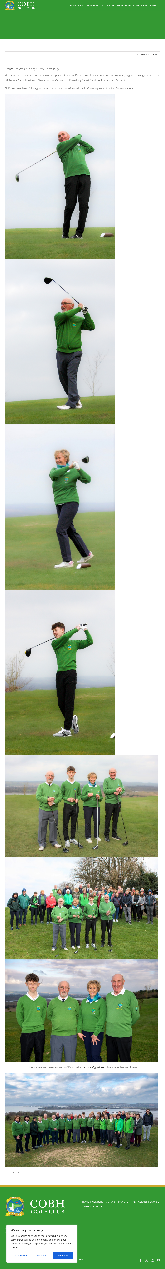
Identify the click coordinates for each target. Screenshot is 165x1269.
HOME (85, 1201)
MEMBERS (97, 1201)
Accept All (63, 1255)
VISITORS (111, 1201)
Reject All (42, 1255)
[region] (41, 1244)
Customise (21, 1255)
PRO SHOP (124, 1201)
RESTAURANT (140, 1201)
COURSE (154, 1201)
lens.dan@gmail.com (94, 1067)
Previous (145, 54)
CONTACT (98, 1206)
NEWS (87, 1206)
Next (155, 54)
